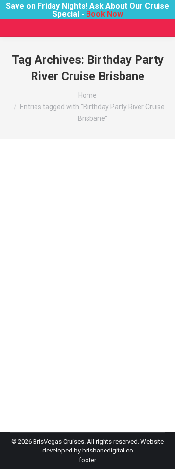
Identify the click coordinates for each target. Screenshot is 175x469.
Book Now (104, 13)
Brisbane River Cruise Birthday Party (87, 299)
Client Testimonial (46, 308)
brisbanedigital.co (107, 450)
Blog (28, 299)
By (51, 316)
